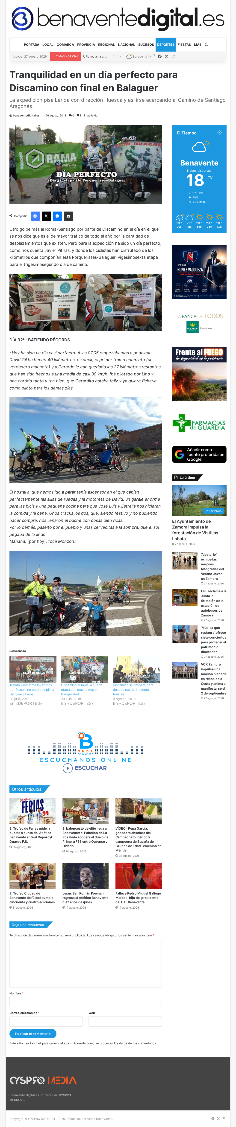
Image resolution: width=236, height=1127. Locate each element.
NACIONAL (126, 44)
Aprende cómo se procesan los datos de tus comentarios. (115, 1043)
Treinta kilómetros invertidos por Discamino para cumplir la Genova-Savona (31, 689)
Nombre (16, 993)
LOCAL (47, 44)
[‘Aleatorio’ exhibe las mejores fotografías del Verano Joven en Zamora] (185, 560)
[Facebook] (35, 216)
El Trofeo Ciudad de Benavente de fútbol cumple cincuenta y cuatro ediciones (32, 897)
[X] (46, 216)
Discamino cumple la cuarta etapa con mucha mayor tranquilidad (82, 689)
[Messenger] (57, 216)
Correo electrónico (24, 1013)
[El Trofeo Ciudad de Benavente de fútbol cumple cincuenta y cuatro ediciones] (32, 876)
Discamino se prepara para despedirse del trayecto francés (133, 689)
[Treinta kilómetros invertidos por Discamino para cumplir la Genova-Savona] (33, 669)
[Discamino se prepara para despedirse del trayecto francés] (136, 669)
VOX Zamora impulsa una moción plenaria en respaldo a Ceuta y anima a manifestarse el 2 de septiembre (214, 678)
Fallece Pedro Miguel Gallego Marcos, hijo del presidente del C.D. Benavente (138, 897)
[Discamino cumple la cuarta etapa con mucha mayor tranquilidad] (84, 669)
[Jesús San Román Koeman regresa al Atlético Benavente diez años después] (85, 876)
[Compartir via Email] (68, 216)
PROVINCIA (86, 44)
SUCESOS (146, 44)
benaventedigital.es (26, 115)
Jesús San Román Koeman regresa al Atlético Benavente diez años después (85, 897)
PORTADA (31, 44)
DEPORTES (165, 44)
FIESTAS (184, 44)
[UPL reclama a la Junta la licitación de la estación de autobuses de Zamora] (185, 597)
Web (91, 1013)
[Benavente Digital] (118, 18)
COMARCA (65, 44)
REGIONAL (106, 44)
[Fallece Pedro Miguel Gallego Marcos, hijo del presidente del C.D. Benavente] (138, 876)
